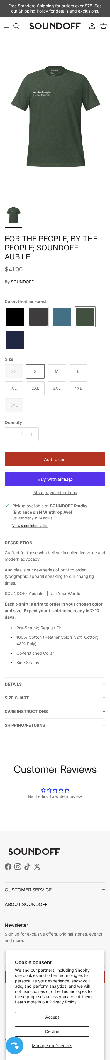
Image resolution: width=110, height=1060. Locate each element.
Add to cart (55, 459)
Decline (52, 1031)
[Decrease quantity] (10, 434)
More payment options (55, 492)
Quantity (13, 422)
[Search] (19, 26)
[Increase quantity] (33, 434)
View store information (30, 526)
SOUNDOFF (22, 281)
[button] (55, 543)
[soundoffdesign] (55, 26)
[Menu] (6, 26)
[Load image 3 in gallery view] (55, 117)
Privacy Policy (63, 1001)
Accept (52, 1017)
